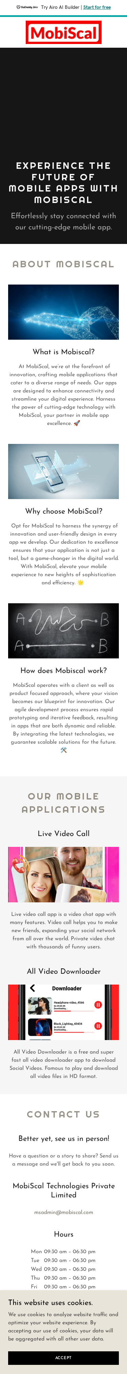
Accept (63, 1358)
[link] (64, 32)
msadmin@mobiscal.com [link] (63, 1212)
